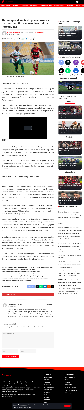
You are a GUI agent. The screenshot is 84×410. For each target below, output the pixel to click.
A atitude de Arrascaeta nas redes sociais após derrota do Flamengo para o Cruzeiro (69, 148)
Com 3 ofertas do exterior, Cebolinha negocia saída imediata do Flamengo (69, 128)
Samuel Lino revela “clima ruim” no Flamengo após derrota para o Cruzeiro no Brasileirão (70, 264)
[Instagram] (76, 63)
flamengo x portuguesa (47, 267)
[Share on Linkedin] (26, 38)
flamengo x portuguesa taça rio (29, 274)
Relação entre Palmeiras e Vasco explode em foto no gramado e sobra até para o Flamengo (69, 163)
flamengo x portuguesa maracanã (11, 274)
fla (33, 267)
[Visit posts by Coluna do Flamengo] (4, 33)
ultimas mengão (26, 280)
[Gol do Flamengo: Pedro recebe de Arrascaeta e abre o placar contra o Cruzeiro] (70, 87)
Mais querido (30, 276)
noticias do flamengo (7, 278)
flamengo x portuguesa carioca (27, 269)
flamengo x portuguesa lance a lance (30, 271)
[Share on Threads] (33, 38)
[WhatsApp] (68, 72)
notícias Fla (17, 278)
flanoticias (24, 276)
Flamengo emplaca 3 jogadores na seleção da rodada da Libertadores (70, 184)
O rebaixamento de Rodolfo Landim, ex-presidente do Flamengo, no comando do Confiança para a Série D (67, 33)
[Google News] (76, 72)
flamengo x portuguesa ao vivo (10, 269)
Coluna (11, 267)
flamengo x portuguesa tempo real (11, 276)
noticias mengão (24, 278)
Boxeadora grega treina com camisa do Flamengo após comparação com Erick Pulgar (70, 214)
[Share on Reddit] (30, 38)
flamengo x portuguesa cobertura (11, 271)
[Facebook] (61, 63)
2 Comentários (39, 32)
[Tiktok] (61, 72)
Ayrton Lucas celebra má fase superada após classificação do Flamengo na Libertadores (68, 198)
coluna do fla (17, 267)
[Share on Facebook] (16, 38)
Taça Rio (12, 280)
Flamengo (37, 267)
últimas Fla (18, 280)
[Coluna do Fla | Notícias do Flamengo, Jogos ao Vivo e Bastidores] (8, 2)
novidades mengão (43, 278)
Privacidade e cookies (20, 405)
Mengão (37, 276)
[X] (68, 63)
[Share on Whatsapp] (23, 38)
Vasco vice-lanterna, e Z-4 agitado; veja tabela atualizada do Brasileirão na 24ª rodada (70, 48)
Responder (49, 304)
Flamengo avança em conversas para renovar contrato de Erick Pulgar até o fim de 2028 (69, 113)
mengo (42, 276)
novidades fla (33, 278)
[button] (67, 406)
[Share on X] (19, 38)
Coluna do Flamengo (13, 32)
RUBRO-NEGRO (6, 280)
